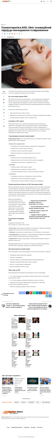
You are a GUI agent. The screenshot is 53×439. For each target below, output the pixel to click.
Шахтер (23, 402)
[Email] (19, 34)
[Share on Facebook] (2, 34)
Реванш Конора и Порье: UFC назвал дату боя (38, 211)
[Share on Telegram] (17, 34)
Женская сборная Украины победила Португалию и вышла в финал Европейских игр (45, 390)
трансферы (31, 402)
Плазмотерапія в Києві (14, 138)
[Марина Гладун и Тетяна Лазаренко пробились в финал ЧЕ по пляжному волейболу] (7, 381)
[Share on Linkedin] (10, 34)
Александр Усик (46, 402)
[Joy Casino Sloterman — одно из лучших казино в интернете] (32, 381)
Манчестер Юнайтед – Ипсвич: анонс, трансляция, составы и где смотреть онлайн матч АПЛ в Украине (15, 359)
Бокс (27, 318)
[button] (41, 1)
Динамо (16, 402)
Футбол (13, 333)
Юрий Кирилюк (10, 37)
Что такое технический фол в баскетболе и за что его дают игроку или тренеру (15, 323)
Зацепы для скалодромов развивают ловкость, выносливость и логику (38, 202)
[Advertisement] (26, 13)
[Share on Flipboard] (4, 103)
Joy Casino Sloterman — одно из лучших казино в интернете (32, 389)
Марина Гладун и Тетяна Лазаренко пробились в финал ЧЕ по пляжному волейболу (7, 390)
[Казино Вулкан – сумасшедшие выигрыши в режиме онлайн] (20, 381)
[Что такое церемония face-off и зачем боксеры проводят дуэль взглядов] (35, 320)
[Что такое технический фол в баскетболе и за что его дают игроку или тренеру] (22, 320)
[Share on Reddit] (15, 34)
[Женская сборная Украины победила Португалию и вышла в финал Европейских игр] (45, 381)
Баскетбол (14, 318)
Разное (4, 24)
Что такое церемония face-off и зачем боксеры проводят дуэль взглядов (29, 324)
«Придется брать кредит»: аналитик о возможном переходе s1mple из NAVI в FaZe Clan (39, 216)
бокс (38, 402)
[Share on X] (5, 34)
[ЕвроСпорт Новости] (6, 1)
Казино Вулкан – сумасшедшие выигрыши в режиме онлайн (20, 390)
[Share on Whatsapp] (7, 34)
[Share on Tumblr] (12, 34)
